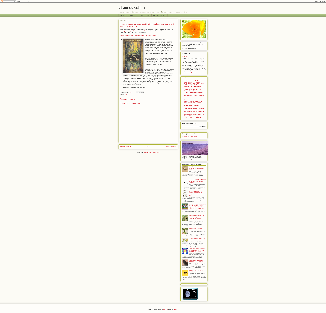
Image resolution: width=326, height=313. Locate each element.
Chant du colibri (132, 7)
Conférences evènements (159, 15)
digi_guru (165, 309)
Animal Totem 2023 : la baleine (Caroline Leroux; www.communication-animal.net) (193, 91)
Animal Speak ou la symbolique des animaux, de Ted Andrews (135, 31)
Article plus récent (125, 146)
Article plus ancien (170, 146)
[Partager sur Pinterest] (143, 92)
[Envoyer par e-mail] (136, 92)
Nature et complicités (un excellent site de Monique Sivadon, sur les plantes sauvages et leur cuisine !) (194, 110)
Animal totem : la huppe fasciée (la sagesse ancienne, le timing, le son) (197, 168)
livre (126, 94)
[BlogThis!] (138, 92)
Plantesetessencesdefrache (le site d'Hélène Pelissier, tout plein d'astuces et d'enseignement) (194, 116)
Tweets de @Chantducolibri (189, 136)
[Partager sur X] (140, 92)
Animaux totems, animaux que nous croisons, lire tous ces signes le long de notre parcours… (197, 218)
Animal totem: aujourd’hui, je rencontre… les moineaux (196, 260)
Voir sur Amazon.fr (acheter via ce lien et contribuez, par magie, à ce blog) (138, 35)
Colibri (185, 56)
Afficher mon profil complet (189, 72)
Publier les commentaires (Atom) (152, 152)
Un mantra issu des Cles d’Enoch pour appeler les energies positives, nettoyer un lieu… (197, 193)
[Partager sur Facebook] (141, 92)
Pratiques (141, 15)
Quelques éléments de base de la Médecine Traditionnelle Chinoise (197, 181)
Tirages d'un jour (131, 15)
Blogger (175, 309)
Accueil (122, 15)
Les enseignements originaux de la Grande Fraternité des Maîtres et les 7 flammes (197, 250)
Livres (148, 15)
